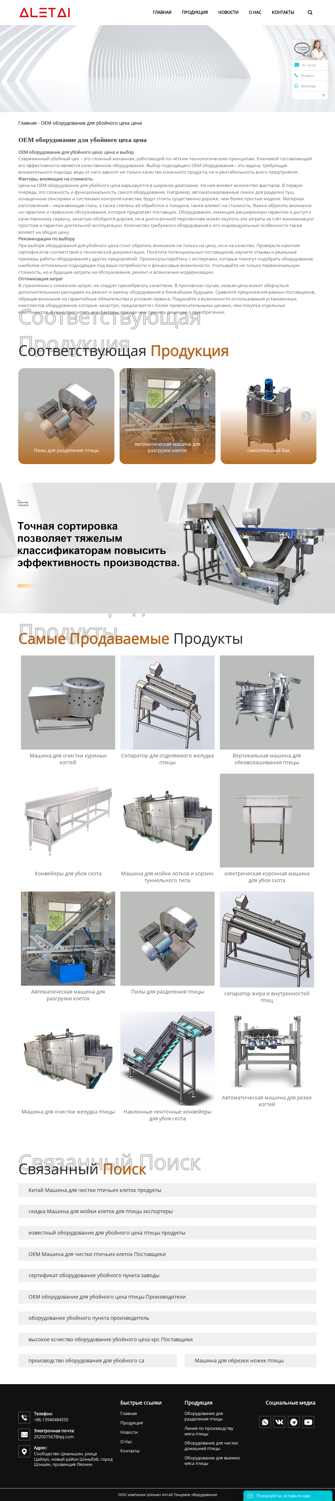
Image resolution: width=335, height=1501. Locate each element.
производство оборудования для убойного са (86, 1360)
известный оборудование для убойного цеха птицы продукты (107, 1232)
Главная (27, 123)
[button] (306, 416)
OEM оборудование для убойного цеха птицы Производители (107, 1296)
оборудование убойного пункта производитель (89, 1317)
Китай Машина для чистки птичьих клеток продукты (95, 1190)
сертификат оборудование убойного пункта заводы (94, 1275)
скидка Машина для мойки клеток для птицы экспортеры (101, 1211)
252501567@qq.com (54, 1437)
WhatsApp (308, 86)
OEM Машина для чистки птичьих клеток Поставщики (97, 1254)
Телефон (307, 76)
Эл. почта (309, 65)
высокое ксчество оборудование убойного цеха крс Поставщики (111, 1339)
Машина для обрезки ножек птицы (239, 1360)
